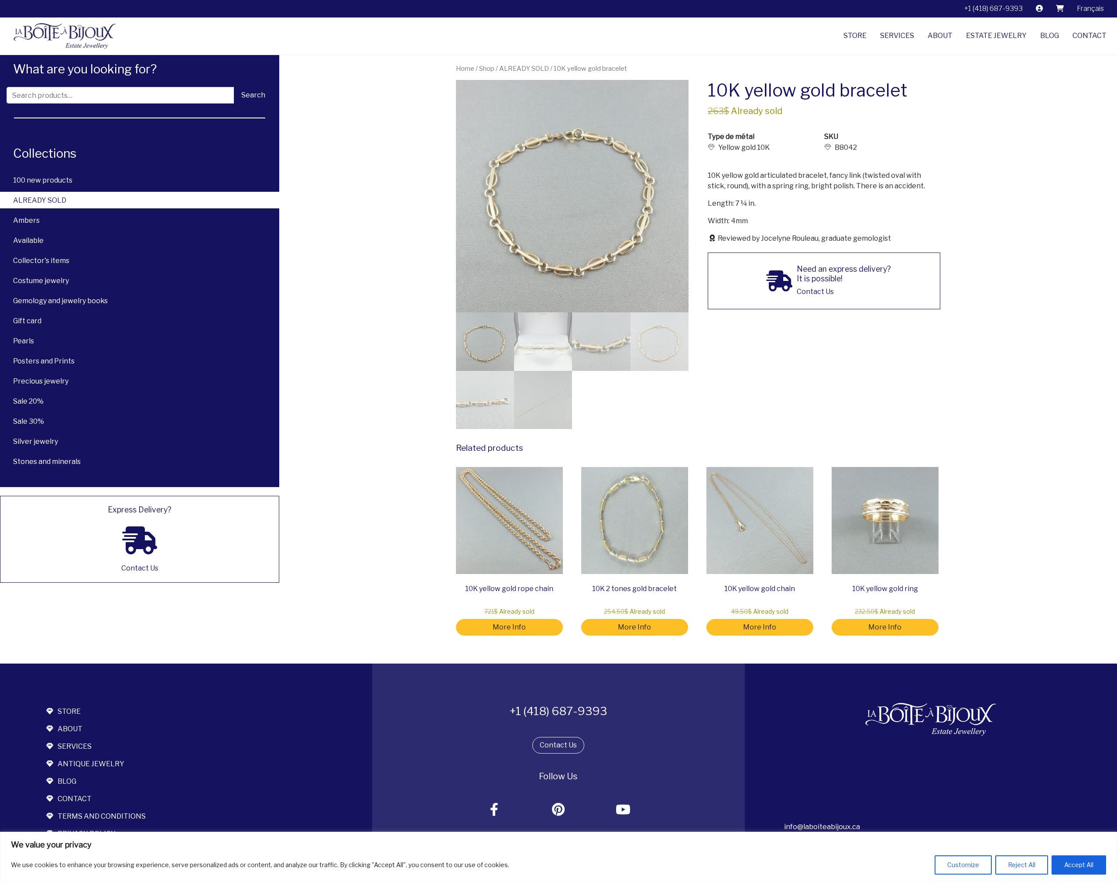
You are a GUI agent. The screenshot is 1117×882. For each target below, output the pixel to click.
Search (253, 95)
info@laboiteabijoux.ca (822, 827)
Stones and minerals (47, 461)
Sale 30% (28, 421)
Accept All (1078, 864)
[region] (558, 857)
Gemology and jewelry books (60, 301)
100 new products (42, 180)
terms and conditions (102, 816)
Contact (1089, 35)
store (69, 711)
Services (897, 35)
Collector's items (41, 260)
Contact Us (558, 745)
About (940, 35)
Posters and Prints (44, 361)
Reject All (1021, 864)
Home (465, 69)
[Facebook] (494, 810)
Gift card (27, 321)
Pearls (23, 341)
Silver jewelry (35, 441)
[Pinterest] (558, 810)
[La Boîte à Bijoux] (61, 36)
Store (855, 35)
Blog (1049, 35)
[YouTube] (623, 810)
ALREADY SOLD (39, 200)
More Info (509, 627)
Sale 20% (28, 401)
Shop (486, 69)
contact (75, 799)
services (75, 746)
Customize (963, 864)
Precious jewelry (41, 381)
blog (67, 781)
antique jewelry (91, 764)
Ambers (26, 220)
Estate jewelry (996, 35)
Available (28, 240)
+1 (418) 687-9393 (993, 8)
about (70, 729)
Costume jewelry (41, 281)
